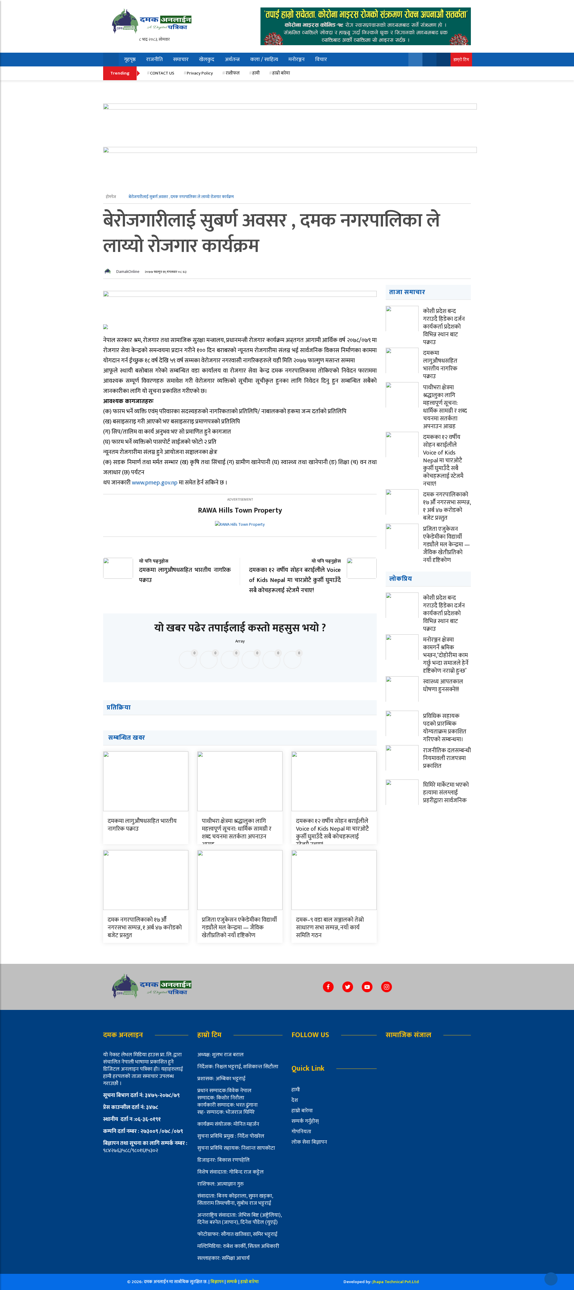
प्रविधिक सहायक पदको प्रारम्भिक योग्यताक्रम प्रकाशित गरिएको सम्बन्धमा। (444, 727)
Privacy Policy (200, 73)
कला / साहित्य (264, 59)
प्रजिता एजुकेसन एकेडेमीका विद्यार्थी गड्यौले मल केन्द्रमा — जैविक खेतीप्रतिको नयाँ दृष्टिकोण (239, 927)
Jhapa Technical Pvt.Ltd (396, 1282)
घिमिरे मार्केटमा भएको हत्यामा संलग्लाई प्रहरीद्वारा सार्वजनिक (446, 793)
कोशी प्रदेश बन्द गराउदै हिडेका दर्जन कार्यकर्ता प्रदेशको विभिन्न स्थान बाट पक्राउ (444, 326)
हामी (256, 73)
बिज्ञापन (217, 1282)
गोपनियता (301, 1131)
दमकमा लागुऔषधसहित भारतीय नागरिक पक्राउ (142, 825)
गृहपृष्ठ (130, 59)
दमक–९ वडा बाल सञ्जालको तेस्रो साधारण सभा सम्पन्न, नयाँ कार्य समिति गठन (330, 927)
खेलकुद (206, 59)
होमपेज (111, 196)
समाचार (181, 59)
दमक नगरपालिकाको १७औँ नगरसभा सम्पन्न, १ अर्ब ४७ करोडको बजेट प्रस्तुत (145, 927)
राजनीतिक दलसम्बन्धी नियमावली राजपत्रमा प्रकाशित (447, 758)
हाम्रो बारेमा (281, 73)
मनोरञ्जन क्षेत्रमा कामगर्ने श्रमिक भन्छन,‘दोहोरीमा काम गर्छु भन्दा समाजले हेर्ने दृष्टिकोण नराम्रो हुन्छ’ (445, 655)
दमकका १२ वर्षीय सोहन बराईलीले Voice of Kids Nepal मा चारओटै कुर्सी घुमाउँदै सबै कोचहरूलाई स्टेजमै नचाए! (332, 833)
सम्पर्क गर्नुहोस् (305, 1121)
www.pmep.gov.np (155, 483)
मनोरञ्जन (296, 59)
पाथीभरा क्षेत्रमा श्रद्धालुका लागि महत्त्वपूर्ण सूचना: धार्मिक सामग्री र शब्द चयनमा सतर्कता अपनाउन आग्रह (236, 833)
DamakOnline (127, 271)
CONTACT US (162, 73)
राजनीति (154, 59)
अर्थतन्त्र (232, 59)
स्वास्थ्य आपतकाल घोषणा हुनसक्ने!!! (443, 686)
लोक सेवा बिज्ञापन (309, 1142)
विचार (321, 59)
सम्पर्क (232, 1282)
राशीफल (233, 73)
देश (294, 1100)
